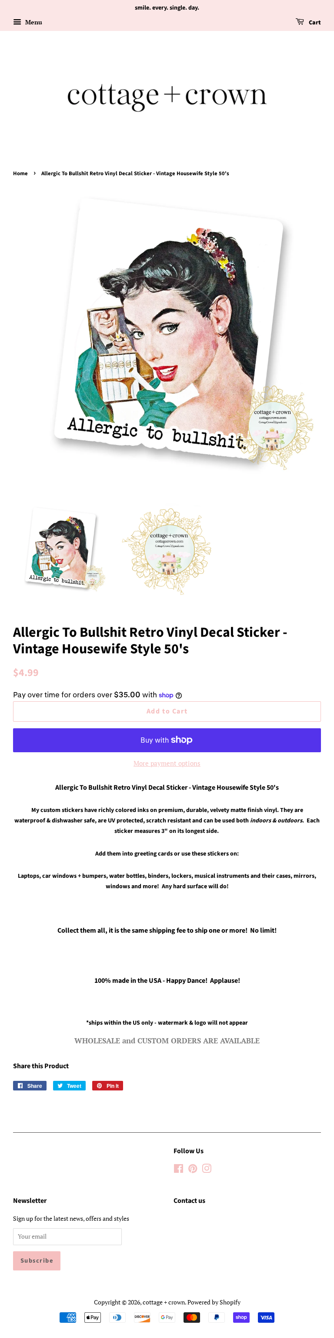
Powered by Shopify (213, 1302)
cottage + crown (164, 1302)
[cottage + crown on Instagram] (206, 1170)
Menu (32, 22)
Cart (314, 22)
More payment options (167, 763)
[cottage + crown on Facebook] (179, 1170)
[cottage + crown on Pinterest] (192, 1170)
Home (20, 173)
